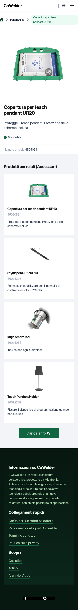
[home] (1, 19)
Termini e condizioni (23, 535)
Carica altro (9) (39, 433)
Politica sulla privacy (24, 543)
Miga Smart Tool (18, 337)
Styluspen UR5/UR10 (22, 273)
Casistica (15, 561)
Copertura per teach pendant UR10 (32, 209)
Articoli (14, 568)
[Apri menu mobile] (72, 5)
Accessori (46, 166)
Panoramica (17, 19)
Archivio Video (19, 576)
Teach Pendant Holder (23, 397)
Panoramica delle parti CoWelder (33, 528)
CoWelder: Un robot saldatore (31, 521)
